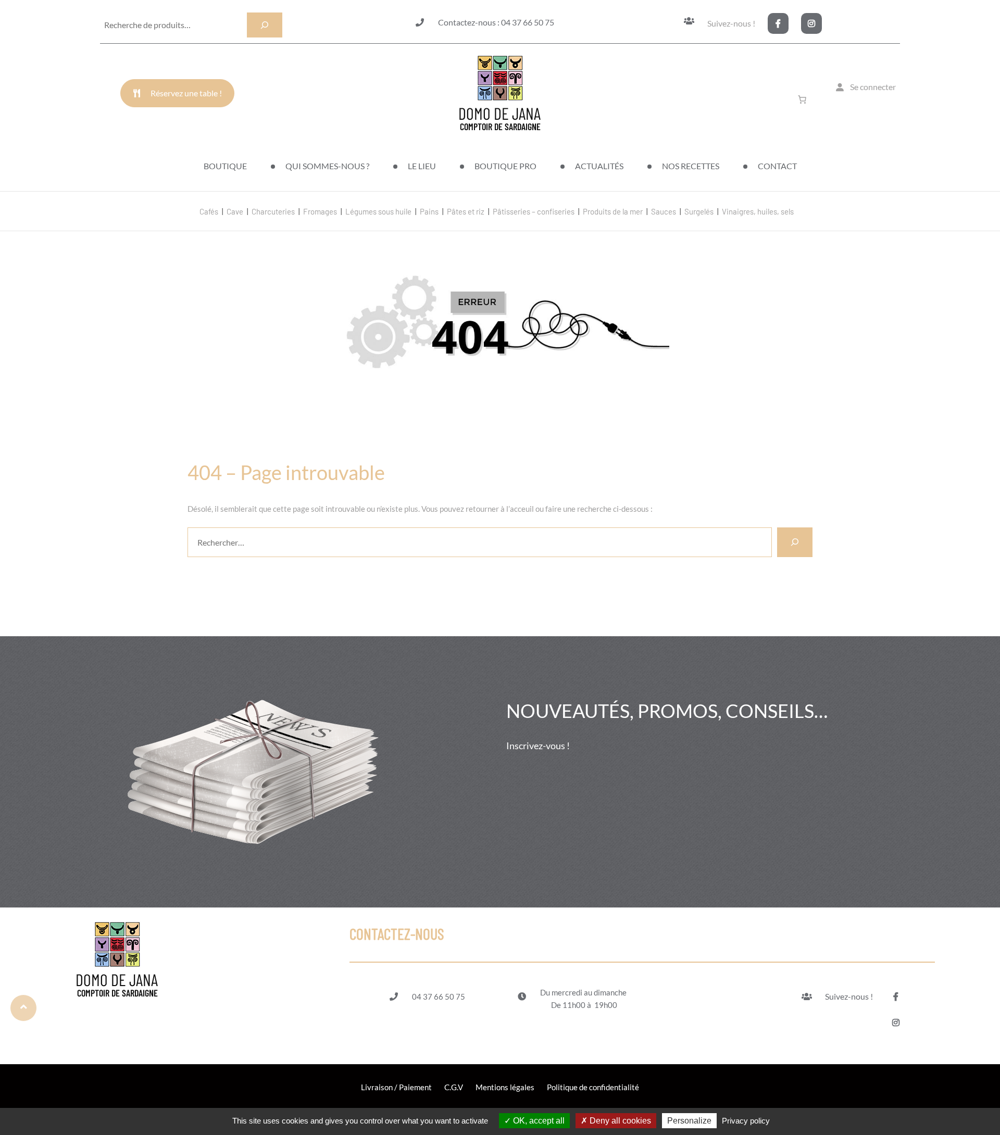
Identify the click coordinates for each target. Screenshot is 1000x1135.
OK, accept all (538, 1120)
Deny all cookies (619, 1120)
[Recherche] (264, 24)
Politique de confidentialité (593, 1087)
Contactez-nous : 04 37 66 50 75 (496, 22)
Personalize (689, 1120)
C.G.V (453, 1087)
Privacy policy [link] (746, 1120)
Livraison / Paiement (396, 1087)
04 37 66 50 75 (438, 996)
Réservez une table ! (186, 93)
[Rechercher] (795, 542)
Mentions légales (505, 1087)
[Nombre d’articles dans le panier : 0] (804, 99)
